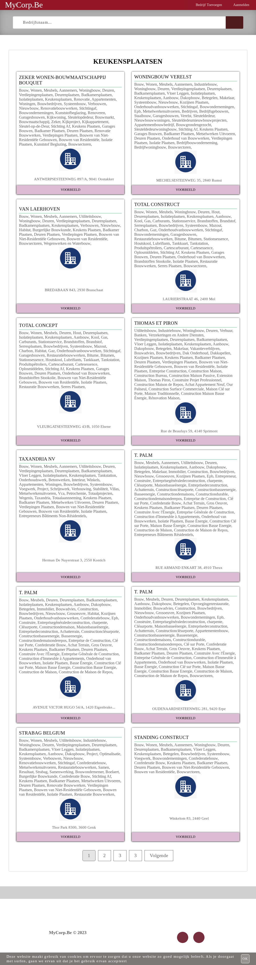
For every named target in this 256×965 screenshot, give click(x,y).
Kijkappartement (95, 122)
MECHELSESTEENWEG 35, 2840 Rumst (189, 180)
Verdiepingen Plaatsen (60, 135)
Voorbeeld (70, 190)
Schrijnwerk (60, 489)
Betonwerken (59, 480)
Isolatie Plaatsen (161, 143)
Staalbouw (142, 116)
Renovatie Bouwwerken (66, 785)
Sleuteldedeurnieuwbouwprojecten (199, 120)
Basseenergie (144, 494)
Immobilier (177, 472)
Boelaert (112, 772)
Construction (198, 472)
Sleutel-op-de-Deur (34, 126)
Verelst (185, 116)
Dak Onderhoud (195, 353)
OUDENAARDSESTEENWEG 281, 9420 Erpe (189, 709)
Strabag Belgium (42, 732)
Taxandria (42, 498)
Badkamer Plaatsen (49, 131)
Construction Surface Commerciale (176, 389)
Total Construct (157, 204)
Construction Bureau (150, 375)
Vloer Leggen (178, 93)
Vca (61, 493)
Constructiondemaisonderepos (158, 498)
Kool (138, 221)
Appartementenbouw (211, 631)
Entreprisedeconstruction (207, 485)
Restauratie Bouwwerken (39, 387)
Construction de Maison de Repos (201, 530)
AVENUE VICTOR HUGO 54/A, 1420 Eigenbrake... (74, 707)
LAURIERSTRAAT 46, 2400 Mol (189, 299)
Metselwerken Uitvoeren (215, 134)
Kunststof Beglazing (50, 144)
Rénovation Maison (164, 398)
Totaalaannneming (66, 498)
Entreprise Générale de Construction (205, 512)
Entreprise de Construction (205, 498)
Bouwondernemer (89, 772)
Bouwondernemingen (36, 113)
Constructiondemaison (56, 627)
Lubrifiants (161, 243)
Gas (147, 221)
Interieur (78, 480)
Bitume (180, 239)
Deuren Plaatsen (79, 131)
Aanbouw (170, 98)
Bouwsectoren (79, 144)
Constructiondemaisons (175, 494)
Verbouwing (81, 489)
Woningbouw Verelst (163, 76)
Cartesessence (201, 248)
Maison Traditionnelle (161, 393)
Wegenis (25, 498)
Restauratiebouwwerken (153, 239)
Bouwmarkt (104, 117)
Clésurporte (143, 485)
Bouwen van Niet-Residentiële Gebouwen (67, 790)
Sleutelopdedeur (80, 117)
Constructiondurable (212, 494)
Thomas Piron (159, 380)
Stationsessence (216, 239)
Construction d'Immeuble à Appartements (167, 516)
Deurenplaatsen (67, 95)
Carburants (161, 221)
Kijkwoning (56, 117)
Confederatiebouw (95, 618)
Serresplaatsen (145, 225)
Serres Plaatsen (170, 266)
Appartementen (104, 99)
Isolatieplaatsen (31, 99)
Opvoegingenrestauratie (209, 604)
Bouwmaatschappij (34, 122)
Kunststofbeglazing (70, 113)
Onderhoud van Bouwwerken (185, 138)
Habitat (24, 230)
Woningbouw (89, 90)
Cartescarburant (176, 248)
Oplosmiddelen (146, 252)
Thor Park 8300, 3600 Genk (74, 827)
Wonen (36, 90)
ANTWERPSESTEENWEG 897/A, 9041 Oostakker (74, 179)
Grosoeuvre (165, 476)
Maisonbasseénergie (170, 485)
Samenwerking (61, 772)
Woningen (27, 104)
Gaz (153, 230)
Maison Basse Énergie (168, 525)
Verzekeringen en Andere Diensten (176, 335)
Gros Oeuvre (216, 503)
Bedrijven (189, 111)
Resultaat (26, 772)
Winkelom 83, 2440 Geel (189, 818)
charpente (214, 481)
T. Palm (143, 455)
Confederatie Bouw (165, 503)
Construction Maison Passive (192, 375)
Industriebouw (205, 84)
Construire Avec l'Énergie (154, 512)
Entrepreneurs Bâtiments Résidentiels (163, 534)
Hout (216, 212)
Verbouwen (97, 104)
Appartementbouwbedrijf (154, 125)
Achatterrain (144, 489)
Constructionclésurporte (174, 489)
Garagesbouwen (32, 117)
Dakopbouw (190, 98)
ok (245, 959)
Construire (142, 481)
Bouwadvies (144, 353)
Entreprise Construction (167, 371)
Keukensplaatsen (58, 99)
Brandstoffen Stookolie (152, 261)
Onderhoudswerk (32, 480)
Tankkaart (180, 243)
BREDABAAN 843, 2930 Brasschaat (74, 290)
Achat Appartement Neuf (204, 384)
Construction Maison (205, 371)
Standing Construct (161, 737)
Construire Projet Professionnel (196, 380)
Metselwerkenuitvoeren (161, 111)
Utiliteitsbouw (90, 216)
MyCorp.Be (24, 4)
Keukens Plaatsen (86, 126)
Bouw (23, 90)
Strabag (42, 772)
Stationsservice (183, 221)
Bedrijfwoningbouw (150, 147)
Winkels (93, 480)
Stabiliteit (100, 489)
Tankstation (199, 243)
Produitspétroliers (148, 248)
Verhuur (226, 330)
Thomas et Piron (156, 323)
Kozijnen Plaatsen (194, 102)
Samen (103, 767)
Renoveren (96, 113)
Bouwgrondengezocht (193, 125)
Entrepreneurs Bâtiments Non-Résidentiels (52, 516)
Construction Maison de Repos (158, 384)
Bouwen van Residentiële (79, 140)
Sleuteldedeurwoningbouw (155, 129)
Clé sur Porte (194, 644)
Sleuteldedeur (203, 116)
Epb (137, 111)
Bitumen (195, 239)
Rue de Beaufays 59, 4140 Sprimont (189, 431)
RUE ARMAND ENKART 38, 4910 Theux (189, 567)
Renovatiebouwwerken (58, 108)
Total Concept (38, 325)
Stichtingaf (87, 108)
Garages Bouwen (148, 134)
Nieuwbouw (28, 108)
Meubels (50, 90)
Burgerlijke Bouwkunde (51, 230)
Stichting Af (60, 126)
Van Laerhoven (39, 209)
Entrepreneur (225, 476)
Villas (114, 489)
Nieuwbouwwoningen (152, 120)
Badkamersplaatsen (96, 95)
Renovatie (82, 99)
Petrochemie (76, 493)
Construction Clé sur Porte (179, 667)
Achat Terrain (193, 503)
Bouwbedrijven (49, 104)
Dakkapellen (220, 353)
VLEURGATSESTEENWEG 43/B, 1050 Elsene (74, 426)
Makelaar (227, 98)
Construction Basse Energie (209, 525)
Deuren (108, 90)
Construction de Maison (153, 530)
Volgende (159, 855)
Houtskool (142, 243)
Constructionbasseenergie (215, 489)
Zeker (55, 122)
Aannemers (68, 90)
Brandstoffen (207, 221)
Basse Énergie (196, 521)
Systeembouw (75, 104)
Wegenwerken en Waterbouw (67, 243)
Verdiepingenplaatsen (36, 95)
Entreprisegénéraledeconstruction (179, 481)
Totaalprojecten (100, 493)
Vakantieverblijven (205, 348)
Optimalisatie (110, 754)
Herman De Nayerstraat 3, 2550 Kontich (74, 560)
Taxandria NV (37, 459)
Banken (140, 335)
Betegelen (210, 98)
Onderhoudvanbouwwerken (156, 107)
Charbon (141, 230)
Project (42, 489)
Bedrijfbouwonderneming (196, 143)
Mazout (215, 225)
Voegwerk (27, 489)
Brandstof (227, 221)
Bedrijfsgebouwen (213, 111)
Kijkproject (71, 122)
